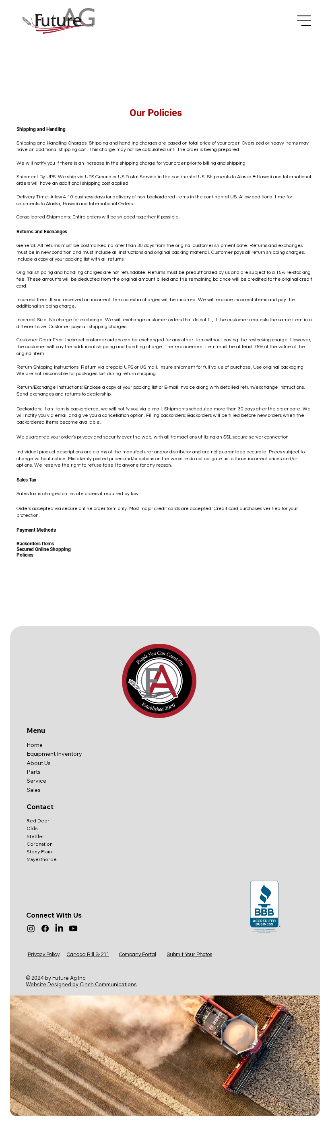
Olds (32, 828)
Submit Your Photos (189, 954)
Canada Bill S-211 (88, 954)
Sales (34, 790)
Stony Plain (39, 852)
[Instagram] (31, 928)
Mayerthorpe (42, 859)
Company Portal (137, 954)
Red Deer (38, 821)
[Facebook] (45, 928)
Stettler (35, 836)
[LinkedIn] (59, 928)
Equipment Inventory (54, 753)
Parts (34, 771)
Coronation (40, 844)
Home (35, 745)
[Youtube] (73, 928)
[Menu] (304, 21)
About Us (39, 763)
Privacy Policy (44, 954)
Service (36, 780)
